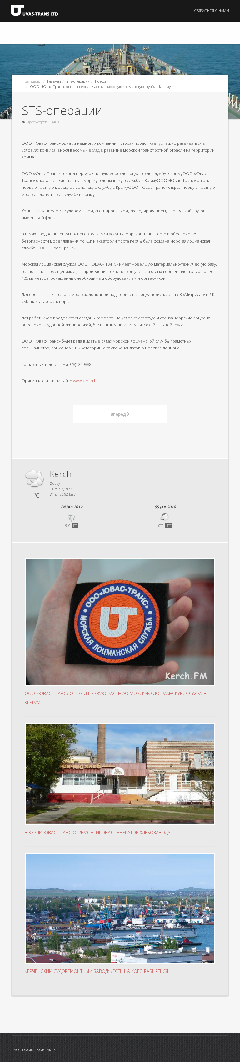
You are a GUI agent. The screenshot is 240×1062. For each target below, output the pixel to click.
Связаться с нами (211, 10)
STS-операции (78, 80)
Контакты (46, 1049)
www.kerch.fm (86, 380)
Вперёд (119, 414)
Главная (54, 80)
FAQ (15, 1049)
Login (28, 1049)
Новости (101, 80)
